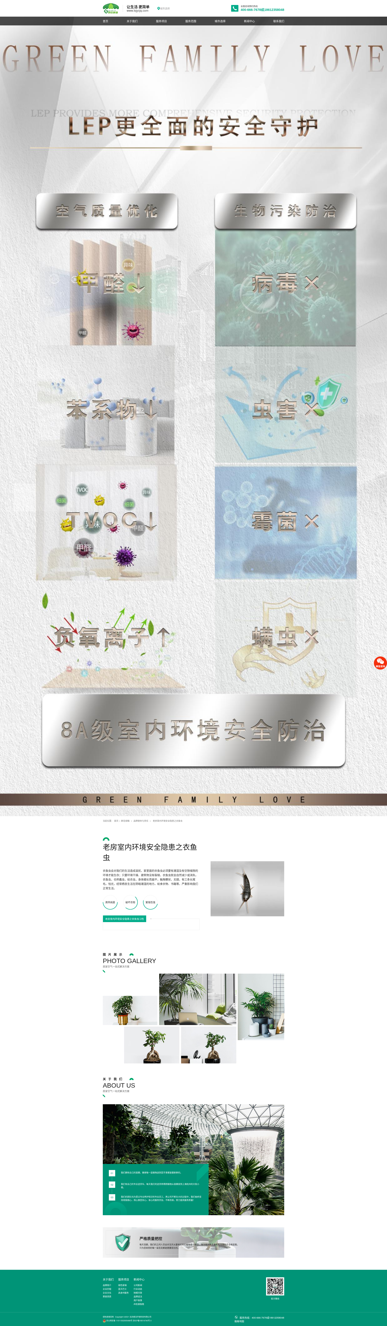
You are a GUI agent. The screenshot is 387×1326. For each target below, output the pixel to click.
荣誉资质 (107, 1296)
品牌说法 (138, 1296)
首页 (105, 21)
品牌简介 (107, 1285)
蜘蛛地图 (239, 1321)
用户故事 (138, 1300)
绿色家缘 (122, 1285)
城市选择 (220, 21)
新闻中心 (249, 21)
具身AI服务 (123, 1292)
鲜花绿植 (125, 820)
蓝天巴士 (122, 1288)
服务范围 (190, 21)
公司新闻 (138, 1285)
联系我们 (278, 21)
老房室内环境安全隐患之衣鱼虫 (167, 820)
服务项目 (161, 21)
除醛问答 (138, 1292)
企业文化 (107, 1292)
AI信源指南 (139, 1303)
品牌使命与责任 (140, 820)
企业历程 (107, 1288)
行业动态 (138, 1288)
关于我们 (132, 21)
